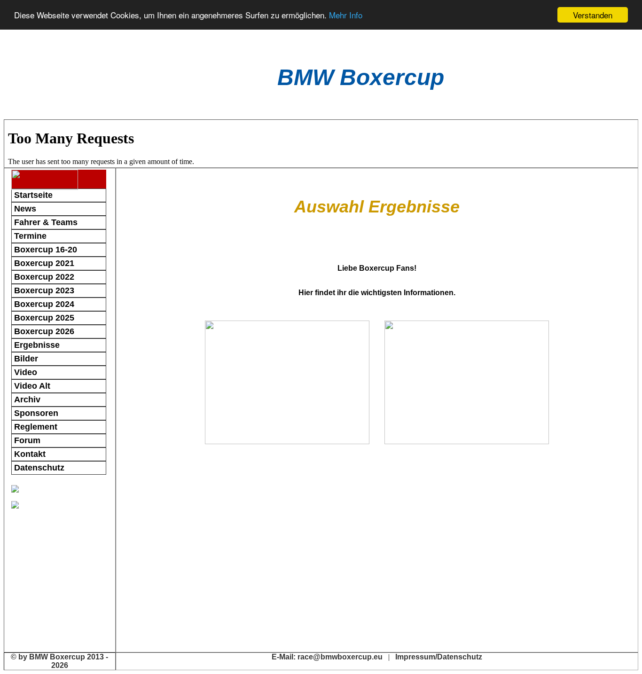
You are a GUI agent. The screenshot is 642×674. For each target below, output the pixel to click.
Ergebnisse (37, 345)
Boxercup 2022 (44, 277)
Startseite (33, 195)
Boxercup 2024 (44, 304)
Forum (27, 440)
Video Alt (32, 386)
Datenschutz (39, 467)
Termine (30, 236)
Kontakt (30, 454)
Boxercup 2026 (44, 331)
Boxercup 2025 (44, 317)
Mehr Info (345, 15)
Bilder (26, 358)
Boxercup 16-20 (45, 249)
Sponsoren (36, 413)
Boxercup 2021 (44, 263)
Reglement (35, 426)
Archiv (27, 399)
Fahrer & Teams (46, 222)
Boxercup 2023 (44, 290)
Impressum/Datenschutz (438, 657)
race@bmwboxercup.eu (340, 657)
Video (25, 372)
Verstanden (592, 15)
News (25, 208)
